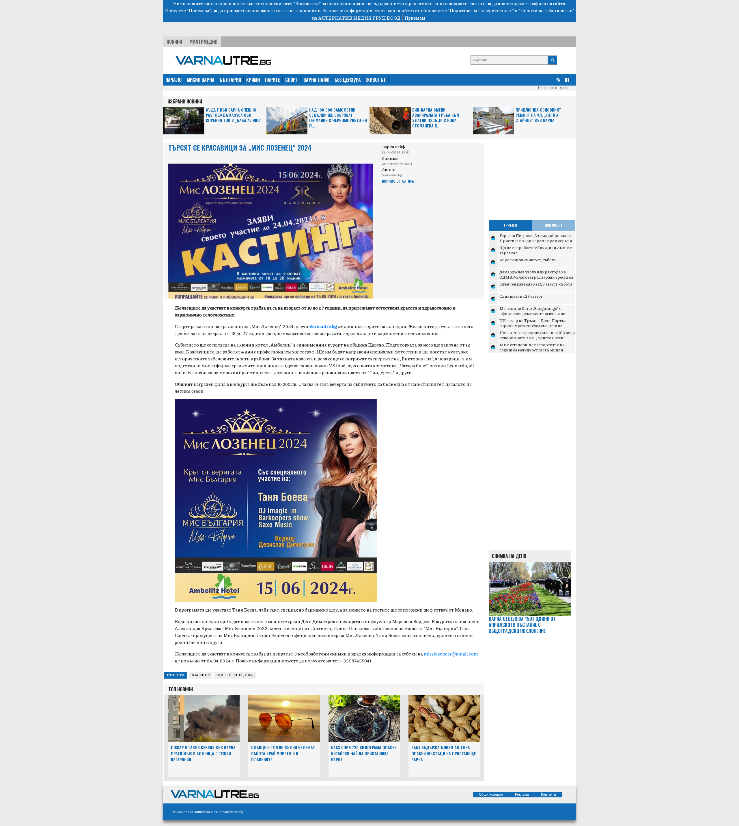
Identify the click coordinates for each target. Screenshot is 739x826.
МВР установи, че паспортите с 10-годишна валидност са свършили (532, 347)
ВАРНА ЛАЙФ (316, 79)
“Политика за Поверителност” (481, 10)
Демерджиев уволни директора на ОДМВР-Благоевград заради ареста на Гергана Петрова (536, 277)
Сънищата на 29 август (520, 296)
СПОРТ (291, 79)
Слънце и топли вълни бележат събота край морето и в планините (283, 753)
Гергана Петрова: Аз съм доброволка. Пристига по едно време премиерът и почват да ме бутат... (535, 240)
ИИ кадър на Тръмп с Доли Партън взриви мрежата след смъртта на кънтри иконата (533, 325)
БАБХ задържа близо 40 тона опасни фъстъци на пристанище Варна (443, 753)
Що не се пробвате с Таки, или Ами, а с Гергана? (535, 250)
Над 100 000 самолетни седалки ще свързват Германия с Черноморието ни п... (338, 118)
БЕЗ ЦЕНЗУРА (348, 79)
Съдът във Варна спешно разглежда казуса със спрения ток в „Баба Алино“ (234, 115)
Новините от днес (553, 88)
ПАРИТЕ (272, 79)
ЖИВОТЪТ (376, 79)
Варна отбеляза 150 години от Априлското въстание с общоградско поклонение (522, 625)
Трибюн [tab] (510, 225)
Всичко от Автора (398, 181)
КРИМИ (253, 79)
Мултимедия (203, 41)
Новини (174, 41)
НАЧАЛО (173, 79)
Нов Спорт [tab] (553, 225)
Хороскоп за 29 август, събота (527, 259)
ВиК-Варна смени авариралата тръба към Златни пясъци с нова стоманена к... (435, 118)
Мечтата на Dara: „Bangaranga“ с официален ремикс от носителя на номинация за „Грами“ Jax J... (532, 313)
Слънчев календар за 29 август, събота (535, 284)
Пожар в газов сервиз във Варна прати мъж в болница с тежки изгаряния (203, 753)
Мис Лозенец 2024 (235, 675)
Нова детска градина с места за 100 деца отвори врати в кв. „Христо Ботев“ (537, 334)
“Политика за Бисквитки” (546, 10)
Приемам (414, 17)
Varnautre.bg (323, 326)
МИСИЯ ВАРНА (200, 79)
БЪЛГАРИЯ (230, 79)
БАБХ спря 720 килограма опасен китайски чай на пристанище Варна (364, 753)
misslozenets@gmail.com (451, 653)
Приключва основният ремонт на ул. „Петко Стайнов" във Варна (538, 115)
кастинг (201, 675)
